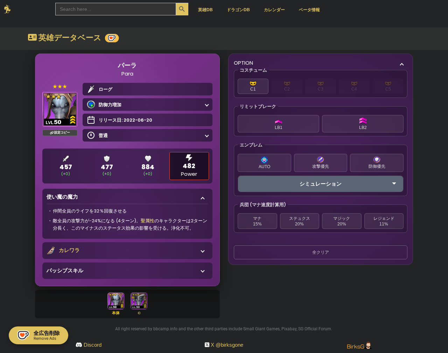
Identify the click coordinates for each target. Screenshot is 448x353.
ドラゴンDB (238, 9)
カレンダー (274, 9)
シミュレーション (321, 183)
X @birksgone (227, 345)
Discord (93, 345)
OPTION (243, 62)
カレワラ (69, 250)
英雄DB (205, 9)
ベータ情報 (309, 9)
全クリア (320, 252)
